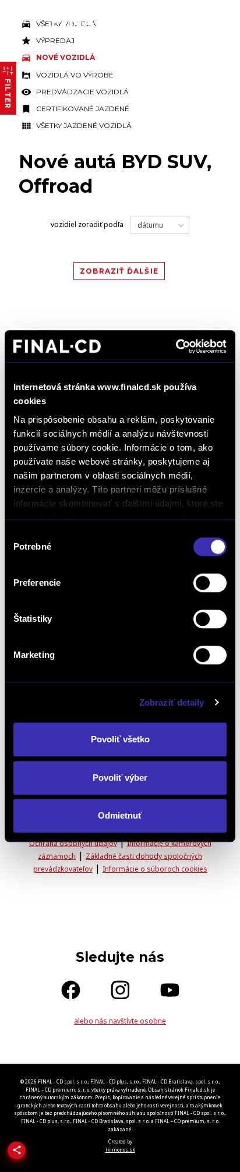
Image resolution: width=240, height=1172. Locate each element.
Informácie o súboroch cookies (155, 869)
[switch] (210, 582)
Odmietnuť (120, 815)
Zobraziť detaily (171, 702)
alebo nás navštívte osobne (120, 1021)
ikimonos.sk (120, 1149)
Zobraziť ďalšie (119, 271)
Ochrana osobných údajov (73, 843)
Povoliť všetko (120, 739)
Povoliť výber (120, 777)
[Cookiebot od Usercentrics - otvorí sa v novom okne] (176, 346)
